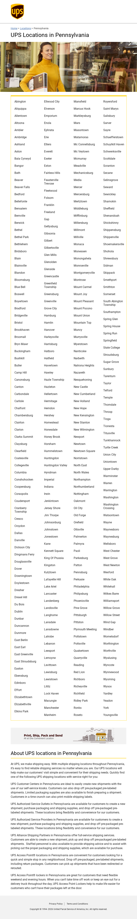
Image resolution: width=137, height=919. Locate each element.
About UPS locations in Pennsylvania (51, 753)
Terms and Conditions (77, 904)
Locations (25, 28)
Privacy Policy (56, 904)
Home (14, 28)
